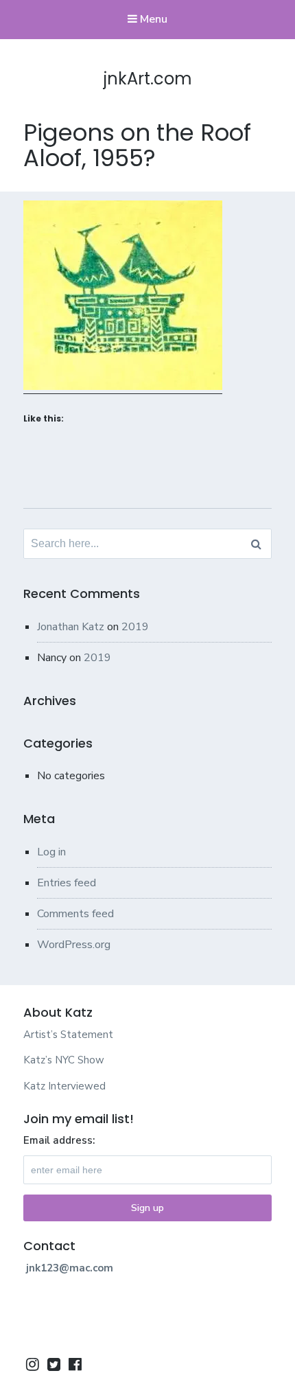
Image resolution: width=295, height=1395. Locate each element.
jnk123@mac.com (69, 1268)
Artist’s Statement (68, 1034)
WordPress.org (73, 944)
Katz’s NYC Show (63, 1060)
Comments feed (75, 913)
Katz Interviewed (64, 1086)
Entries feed (66, 882)
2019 (135, 626)
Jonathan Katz (70, 626)
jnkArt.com (148, 78)
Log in (51, 852)
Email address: (59, 1140)
